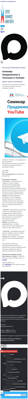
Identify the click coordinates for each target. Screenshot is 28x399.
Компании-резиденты (11, 378)
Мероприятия (16, 67)
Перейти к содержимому (8, 1)
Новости (22, 67)
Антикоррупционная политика (13, 361)
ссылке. (4, 259)
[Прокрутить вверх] (2, 346)
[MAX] (14, 60)
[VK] (2, 32)
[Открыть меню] (2, 29)
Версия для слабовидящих (10, 351)
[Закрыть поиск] (2, 393)
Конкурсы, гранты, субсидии (13, 372)
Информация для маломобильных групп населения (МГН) (16, 359)
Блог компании (6, 67)
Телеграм (8, 264)
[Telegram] (4, 32)
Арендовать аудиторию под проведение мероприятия (16, 384)
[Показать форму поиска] (2, 62)
